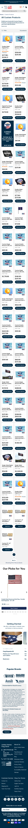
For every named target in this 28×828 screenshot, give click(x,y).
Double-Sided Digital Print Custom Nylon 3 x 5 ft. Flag (7, 47)
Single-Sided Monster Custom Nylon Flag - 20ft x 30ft (19, 466)
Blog (15, 756)
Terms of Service (18, 767)
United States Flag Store (16, 796)
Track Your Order (5, 788)
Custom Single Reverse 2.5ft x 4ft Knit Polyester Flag (7, 244)
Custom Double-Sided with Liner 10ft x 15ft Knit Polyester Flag (20, 437)
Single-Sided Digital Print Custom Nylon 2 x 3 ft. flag (7, 466)
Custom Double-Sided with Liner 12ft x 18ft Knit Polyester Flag (7, 271)
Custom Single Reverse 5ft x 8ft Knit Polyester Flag (7, 409)
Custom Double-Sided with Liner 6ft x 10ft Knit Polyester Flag (20, 299)
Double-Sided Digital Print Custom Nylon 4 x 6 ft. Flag (20, 106)
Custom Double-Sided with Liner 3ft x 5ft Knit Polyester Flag (7, 437)
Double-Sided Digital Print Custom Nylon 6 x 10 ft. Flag (7, 190)
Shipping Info (4, 786)
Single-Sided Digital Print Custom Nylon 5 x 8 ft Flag (20, 78)
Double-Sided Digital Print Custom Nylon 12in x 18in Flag (20, 492)
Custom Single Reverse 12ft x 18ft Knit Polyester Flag (7, 218)
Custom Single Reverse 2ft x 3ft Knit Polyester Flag (20, 354)
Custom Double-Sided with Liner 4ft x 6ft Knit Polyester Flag (20, 409)
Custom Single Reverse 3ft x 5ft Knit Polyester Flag (20, 47)
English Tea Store (18, 783)
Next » (14, 560)
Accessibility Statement (20, 769)
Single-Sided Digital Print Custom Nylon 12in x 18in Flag (7, 299)
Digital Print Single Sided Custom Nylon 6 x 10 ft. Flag (7, 106)
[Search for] (24, 11)
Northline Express (18, 788)
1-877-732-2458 (8, 759)
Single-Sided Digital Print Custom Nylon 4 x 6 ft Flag (7, 162)
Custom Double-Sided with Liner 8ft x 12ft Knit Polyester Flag (20, 244)
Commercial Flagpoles (14, 726)
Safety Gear (17, 781)
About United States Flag (19, 748)
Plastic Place (17, 791)
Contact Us (4, 781)
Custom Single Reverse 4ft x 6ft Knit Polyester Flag (20, 271)
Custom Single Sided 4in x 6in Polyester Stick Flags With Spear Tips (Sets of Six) (19, 218)
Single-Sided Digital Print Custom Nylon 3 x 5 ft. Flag (20, 135)
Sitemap (16, 772)
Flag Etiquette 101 (8, 651)
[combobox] (12, 11)
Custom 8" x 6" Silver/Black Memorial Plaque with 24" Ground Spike (6, 520)
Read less (7, 732)
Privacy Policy (18, 764)
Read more (4, 26)
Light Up (16, 786)
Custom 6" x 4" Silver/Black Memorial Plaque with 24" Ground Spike (19, 520)
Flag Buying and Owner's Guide (18, 753)
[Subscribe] (24, 809)
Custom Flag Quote (8, 728)
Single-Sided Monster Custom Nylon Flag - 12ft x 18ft (6, 382)
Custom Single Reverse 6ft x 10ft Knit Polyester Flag (20, 162)
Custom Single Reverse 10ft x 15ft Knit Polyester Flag (7, 354)
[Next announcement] (26, 2)
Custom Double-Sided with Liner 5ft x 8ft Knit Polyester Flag (7, 325)
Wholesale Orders (18, 759)
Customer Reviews (19, 762)
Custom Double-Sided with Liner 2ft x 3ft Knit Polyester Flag (7, 492)
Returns (3, 783)
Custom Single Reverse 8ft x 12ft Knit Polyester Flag (20, 382)
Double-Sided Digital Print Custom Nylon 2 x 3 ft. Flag (20, 190)
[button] (2, 7)
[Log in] (23, 7)
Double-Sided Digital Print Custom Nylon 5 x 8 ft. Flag (7, 78)
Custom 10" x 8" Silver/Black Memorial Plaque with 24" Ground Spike (6, 544)
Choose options (7, 60)
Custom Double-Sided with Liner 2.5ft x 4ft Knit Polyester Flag (19, 325)
